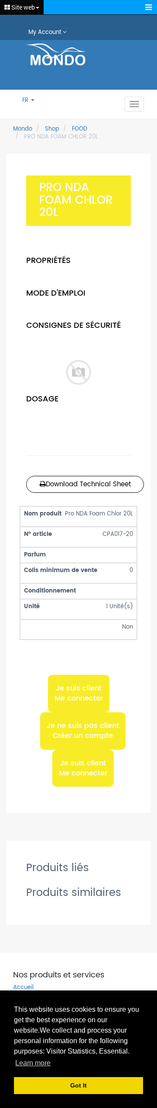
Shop (52, 129)
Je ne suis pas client (83, 730)
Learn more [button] (33, 1063)
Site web (22, 7)
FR (26, 101)
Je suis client (79, 693)
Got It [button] (78, 1085)
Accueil (23, 988)
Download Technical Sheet (88, 484)
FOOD (79, 129)
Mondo (22, 129)
